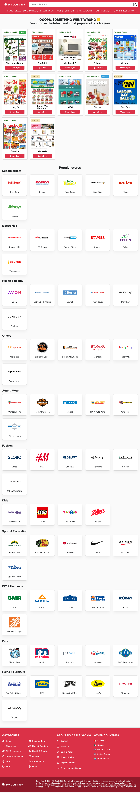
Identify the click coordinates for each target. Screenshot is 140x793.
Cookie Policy (67, 752)
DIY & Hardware (84, 11)
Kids (8, 761)
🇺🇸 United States (102, 754)
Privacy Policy (67, 757)
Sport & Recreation (124, 11)
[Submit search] (135, 4)
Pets (8, 766)
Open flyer (15, 68)
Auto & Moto (38, 761)
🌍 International (101, 758)
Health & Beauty (103, 11)
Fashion (35, 756)
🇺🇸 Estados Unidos (102, 749)
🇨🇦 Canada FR (100, 741)
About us (65, 746)
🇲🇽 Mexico (99, 745)
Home (10, 11)
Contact (64, 741)
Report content (68, 763)
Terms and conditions (71, 768)
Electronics (47, 11)
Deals (18, 11)
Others (35, 766)
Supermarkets (30, 11)
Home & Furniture (65, 11)
